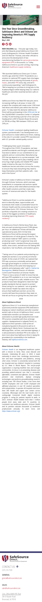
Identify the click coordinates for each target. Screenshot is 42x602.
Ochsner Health (8, 130)
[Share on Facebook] (3, 44)
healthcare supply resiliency (20, 67)
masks (4, 83)
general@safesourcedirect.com (12, 578)
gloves (35, 80)
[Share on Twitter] (7, 44)
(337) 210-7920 (7, 570)
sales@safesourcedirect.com (11, 588)
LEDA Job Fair (32, 112)
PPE (17, 83)
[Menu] (38, 6)
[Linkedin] (17, 566)
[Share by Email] (10, 44)
